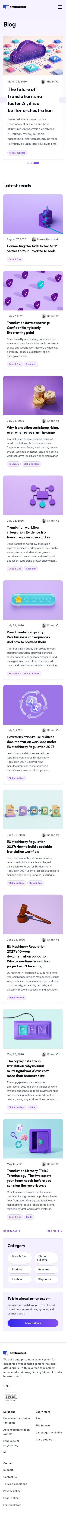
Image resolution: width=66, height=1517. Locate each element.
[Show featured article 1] (28, 163)
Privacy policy (11, 1490)
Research (31, 364)
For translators (12, 1504)
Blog (38, 1418)
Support (8, 1469)
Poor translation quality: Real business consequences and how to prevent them (28, 637)
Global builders (17, 152)
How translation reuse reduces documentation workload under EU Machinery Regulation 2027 (31, 742)
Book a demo (33, 1322)
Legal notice (11, 1497)
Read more (52, 1230)
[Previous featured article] (3, 100)
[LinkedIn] (7, 1386)
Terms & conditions (15, 1483)
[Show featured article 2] (31, 163)
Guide (32, 1107)
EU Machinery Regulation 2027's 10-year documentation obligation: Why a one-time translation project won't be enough (28, 956)
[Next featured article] (62, 100)
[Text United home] (14, 7)
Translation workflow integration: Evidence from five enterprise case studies (28, 532)
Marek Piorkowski (48, 239)
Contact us (10, 1476)
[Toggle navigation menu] (60, 7)
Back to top (10, 1230)
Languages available (49, 1432)
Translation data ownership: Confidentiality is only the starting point (28, 327)
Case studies (44, 1439)
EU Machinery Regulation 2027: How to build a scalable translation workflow (29, 846)
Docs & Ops (15, 259)
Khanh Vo (52, 81)
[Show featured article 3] (36, 163)
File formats (43, 1425)
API (5, 1452)
